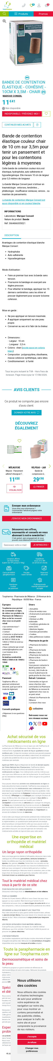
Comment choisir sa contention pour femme (18, 875)
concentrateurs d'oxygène (41, 941)
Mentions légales (37, 629)
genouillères (25, 859)
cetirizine (27, 803)
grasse (4, 800)
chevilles (21, 863)
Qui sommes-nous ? (11, 627)
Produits (26, 13)
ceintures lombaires (37, 859)
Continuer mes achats (18, 124)
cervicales (44, 861)
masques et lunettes (28, 943)
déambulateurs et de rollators (36, 892)
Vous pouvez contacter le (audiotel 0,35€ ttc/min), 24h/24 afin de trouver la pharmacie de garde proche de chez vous (39, 670)
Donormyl (45, 805)
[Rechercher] (4, 14)
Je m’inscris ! (40, 545)
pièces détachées (18, 931)
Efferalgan (16, 795)
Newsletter (7, 629)
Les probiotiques (8, 1036)
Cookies (33, 634)
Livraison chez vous (38, 703)
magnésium (40, 810)
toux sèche (42, 798)
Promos (43, 13)
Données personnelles (39, 632)
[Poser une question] (37, 125)
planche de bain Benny (12, 915)
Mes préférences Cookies (40, 637)
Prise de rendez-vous (38, 611)
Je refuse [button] (31, 1042)
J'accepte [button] (31, 1036)
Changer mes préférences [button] (31, 1049)
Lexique (33, 617)
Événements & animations (40, 614)
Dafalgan (27, 795)
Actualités (34, 609)
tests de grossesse (26, 810)
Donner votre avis (25, 412)
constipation (6, 803)
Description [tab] (11, 235)
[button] (50, 466)
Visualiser (15, 490)
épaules (5, 863)
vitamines (28, 812)
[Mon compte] (37, 6)
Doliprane (26, 793)
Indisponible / (22, 113)
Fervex (7, 805)
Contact (6, 632)
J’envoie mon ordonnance (26, 518)
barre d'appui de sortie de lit (35, 903)
